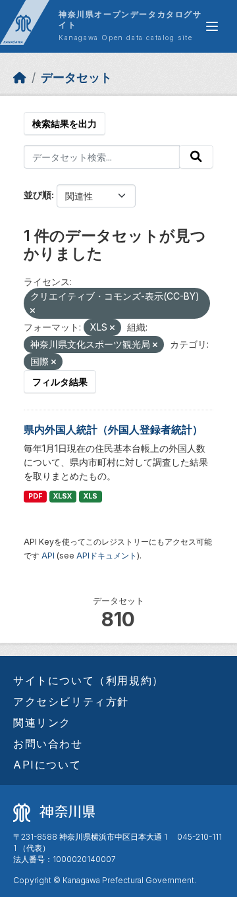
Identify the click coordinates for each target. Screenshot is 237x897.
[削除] (32, 310)
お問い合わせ (48, 743)
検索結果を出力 (64, 123)
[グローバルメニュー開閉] (212, 26)
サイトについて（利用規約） (88, 680)
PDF (35, 496)
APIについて (47, 764)
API (48, 555)
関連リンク (42, 722)
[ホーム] (19, 77)
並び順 (37, 194)
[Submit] (196, 157)
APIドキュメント (106, 555)
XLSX (62, 496)
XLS (90, 496)
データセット (76, 77)
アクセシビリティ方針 (71, 701)
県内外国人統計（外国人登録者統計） (113, 429)
